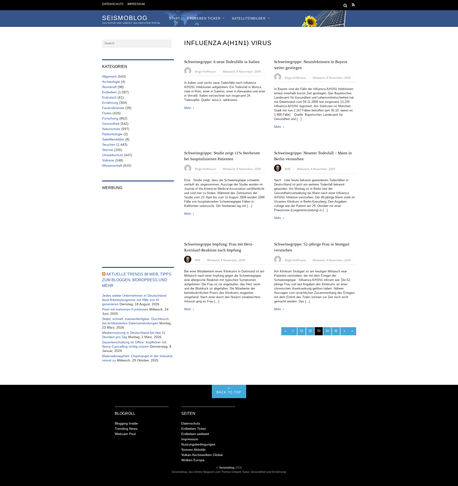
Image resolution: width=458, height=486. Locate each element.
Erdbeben (109, 92)
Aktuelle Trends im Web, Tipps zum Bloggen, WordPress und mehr (136, 280)
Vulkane (108, 160)
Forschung (110, 118)
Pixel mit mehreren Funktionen (125, 309)
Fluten (107, 113)
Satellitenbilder (248, 18)
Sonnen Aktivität (193, 449)
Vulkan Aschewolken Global (202, 455)
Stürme (107, 150)
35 (336, 331)
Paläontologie (112, 134)
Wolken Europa (192, 460)
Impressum (136, 3)
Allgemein (109, 76)
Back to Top (229, 392)
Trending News (126, 429)
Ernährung (110, 103)
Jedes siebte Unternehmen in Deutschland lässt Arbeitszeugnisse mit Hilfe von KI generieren (134, 300)
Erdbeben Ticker (203, 18)
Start (174, 18)
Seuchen (108, 144)
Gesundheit (111, 123)
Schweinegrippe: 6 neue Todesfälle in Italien (222, 62)
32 (310, 331)
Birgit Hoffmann (205, 71)
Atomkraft (109, 87)
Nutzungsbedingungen (198, 444)
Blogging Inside (126, 423)
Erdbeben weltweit (195, 434)
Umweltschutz (112, 155)
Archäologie (111, 82)
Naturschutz (111, 129)
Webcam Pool (125, 434)
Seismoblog (226, 467)
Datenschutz (112, 3)
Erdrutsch (109, 97)
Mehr (187, 108)
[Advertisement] (138, 225)
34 (327, 331)
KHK (287, 169)
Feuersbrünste (113, 108)
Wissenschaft (112, 165)
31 (301, 331)
